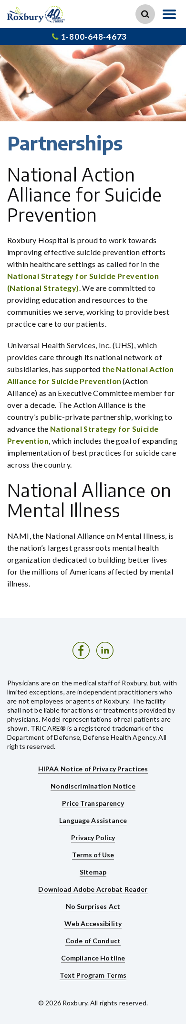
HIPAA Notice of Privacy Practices (93, 769)
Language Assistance (93, 820)
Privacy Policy (93, 837)
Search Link (145, 14)
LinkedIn (105, 650)
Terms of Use (93, 855)
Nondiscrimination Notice (93, 786)
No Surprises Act (93, 906)
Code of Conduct (93, 941)
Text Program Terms (93, 975)
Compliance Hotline (93, 958)
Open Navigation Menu (169, 14)
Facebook (81, 650)
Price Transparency (93, 803)
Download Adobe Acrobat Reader (92, 889)
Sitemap (93, 872)
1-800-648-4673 (94, 37)
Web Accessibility (93, 923)
